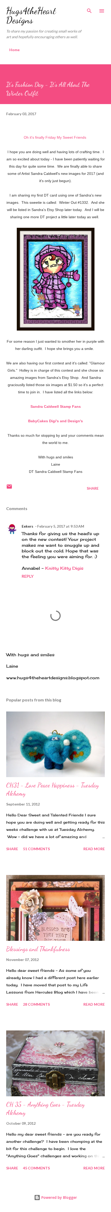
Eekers (27, 526)
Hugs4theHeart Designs (31, 15)
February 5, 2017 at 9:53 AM (60, 526)
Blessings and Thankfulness (38, 949)
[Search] (89, 9)
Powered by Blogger (58, 1197)
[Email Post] (9, 488)
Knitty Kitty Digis (64, 568)
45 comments (36, 1168)
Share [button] (93, 488)
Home (14, 50)
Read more (94, 849)
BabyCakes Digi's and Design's (55, 421)
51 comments (36, 849)
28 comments (36, 1004)
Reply (28, 576)
